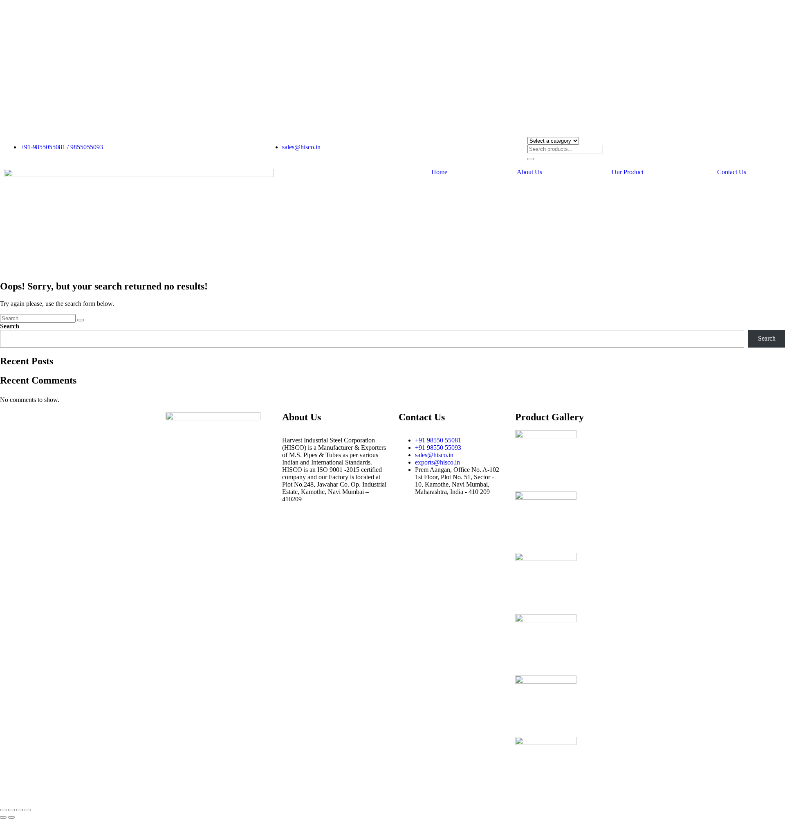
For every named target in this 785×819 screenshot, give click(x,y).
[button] (629, 172)
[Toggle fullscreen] (11, 810)
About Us (529, 172)
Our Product (628, 172)
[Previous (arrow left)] (3, 817)
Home (439, 172)
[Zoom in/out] (3, 810)
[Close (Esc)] (28, 810)
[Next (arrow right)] (11, 817)
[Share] (19, 810)
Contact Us (731, 172)
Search (9, 326)
